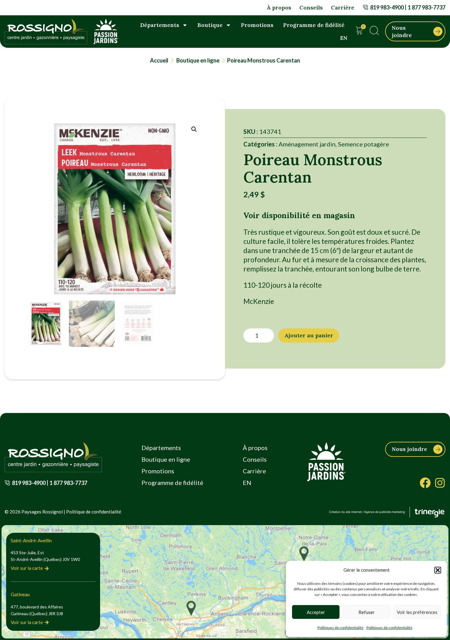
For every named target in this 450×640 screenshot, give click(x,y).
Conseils (311, 7)
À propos (279, 7)
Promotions (257, 24)
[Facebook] (425, 482)
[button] (438, 570)
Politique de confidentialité (93, 511)
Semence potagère (363, 144)
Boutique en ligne (197, 60)
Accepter (316, 612)
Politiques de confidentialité (340, 627)
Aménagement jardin (307, 144)
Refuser (366, 612)
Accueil (159, 60)
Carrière (342, 7)
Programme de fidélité (313, 24)
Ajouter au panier (308, 335)
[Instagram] (439, 482)
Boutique (210, 24)
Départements (159, 24)
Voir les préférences (417, 612)
